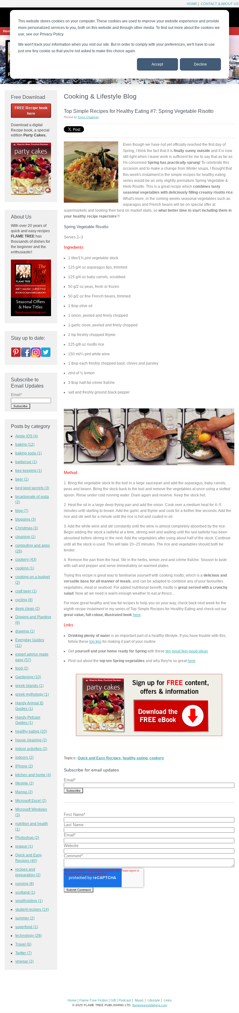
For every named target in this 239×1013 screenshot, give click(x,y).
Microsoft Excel (30, 801)
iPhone (24, 766)
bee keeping (28, 470)
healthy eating (135, 758)
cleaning (25, 537)
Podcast (125, 1000)
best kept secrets (32, 488)
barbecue (26, 462)
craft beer (26, 591)
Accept (157, 64)
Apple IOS (26, 436)
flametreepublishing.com (149, 1005)
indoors (24, 757)
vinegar (24, 961)
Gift (113, 1000)
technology (28, 935)
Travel (23, 944)
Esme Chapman (88, 117)
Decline (200, 64)
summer (25, 918)
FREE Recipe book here (31, 111)
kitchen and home (33, 775)
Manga (24, 792)
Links (168, 1000)
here (137, 615)
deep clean (27, 608)
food (21, 668)
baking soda (28, 453)
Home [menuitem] (8, 31)
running (24, 884)
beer (22, 479)
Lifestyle (154, 1000)
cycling (24, 600)
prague (24, 846)
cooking (24, 568)
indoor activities (31, 749)
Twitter (23, 953)
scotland (25, 892)
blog (21, 511)
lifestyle (24, 783)
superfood (26, 927)
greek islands (29, 686)
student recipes (32, 909)
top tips (95, 641)
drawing (25, 631)
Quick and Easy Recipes (99, 758)
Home (192, 4)
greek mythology (32, 694)
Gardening (28, 677)
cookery (156, 758)
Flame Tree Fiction (93, 1000)
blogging (25, 519)
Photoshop (27, 838)
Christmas (26, 528)
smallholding (29, 901)
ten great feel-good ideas (187, 651)
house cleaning (31, 740)
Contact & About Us (219, 4)
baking (25, 444)
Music (139, 1000)
